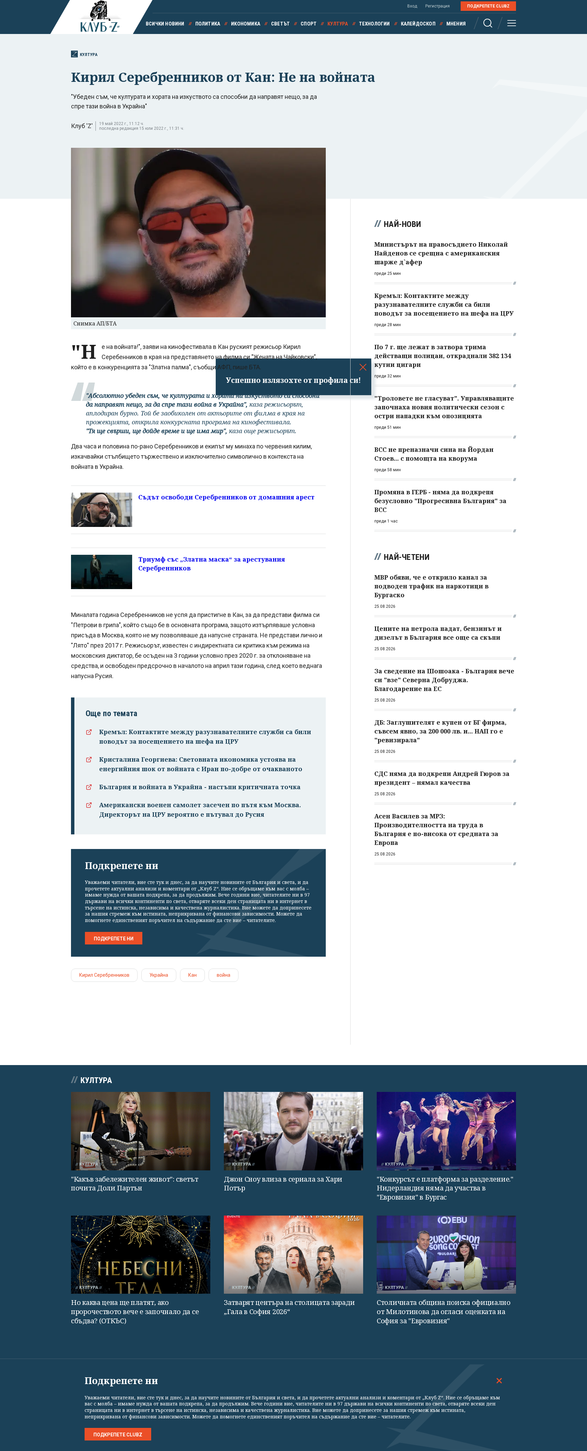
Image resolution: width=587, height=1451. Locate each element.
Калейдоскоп (418, 24)
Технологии (374, 24)
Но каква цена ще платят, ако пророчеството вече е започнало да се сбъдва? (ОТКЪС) (135, 1311)
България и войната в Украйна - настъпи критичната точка (200, 787)
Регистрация (437, 6)
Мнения (456, 24)
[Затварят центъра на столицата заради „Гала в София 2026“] (293, 1255)
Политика (207, 24)
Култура (337, 24)
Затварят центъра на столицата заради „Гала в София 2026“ (289, 1307)
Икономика (245, 24)
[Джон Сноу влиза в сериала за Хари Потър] (293, 1131)
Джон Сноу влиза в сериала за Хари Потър (283, 1183)
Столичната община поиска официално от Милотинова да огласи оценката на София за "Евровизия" (444, 1311)
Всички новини (165, 24)
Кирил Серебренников (104, 975)
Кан (192, 975)
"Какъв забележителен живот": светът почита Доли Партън (134, 1183)
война (223, 975)
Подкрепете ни (114, 938)
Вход (412, 6)
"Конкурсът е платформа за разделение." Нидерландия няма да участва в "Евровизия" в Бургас (445, 1188)
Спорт (309, 24)
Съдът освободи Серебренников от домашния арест (226, 497)
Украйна (158, 975)
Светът (280, 24)
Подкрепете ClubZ (488, 6)
